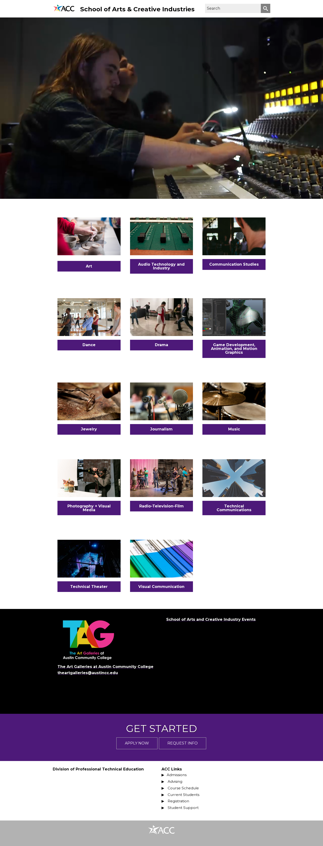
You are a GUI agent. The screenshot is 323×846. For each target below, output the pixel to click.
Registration (178, 801)
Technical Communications (234, 508)
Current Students (183, 794)
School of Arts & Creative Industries (137, 9)
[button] (265, 8)
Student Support (183, 807)
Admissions (177, 775)
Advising (175, 781)
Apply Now (137, 743)
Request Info (182, 743)
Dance (89, 345)
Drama (161, 345)
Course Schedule (183, 788)
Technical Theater (89, 586)
